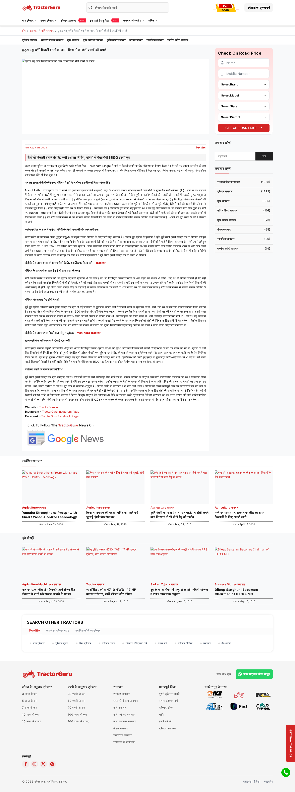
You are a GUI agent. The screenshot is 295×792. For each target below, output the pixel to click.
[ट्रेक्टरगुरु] (48, 674)
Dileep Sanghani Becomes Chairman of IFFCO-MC (236, 592)
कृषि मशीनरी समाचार (93, 40)
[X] (43, 764)
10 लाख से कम (30, 714)
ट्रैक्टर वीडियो (185, 643)
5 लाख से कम (29, 700)
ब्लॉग (161, 714)
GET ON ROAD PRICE (241, 128)
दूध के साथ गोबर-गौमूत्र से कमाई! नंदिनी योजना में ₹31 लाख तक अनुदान (179, 592)
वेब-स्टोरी (226, 643)
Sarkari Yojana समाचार (164, 584)
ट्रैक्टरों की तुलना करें (259, 7)
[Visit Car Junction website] (263, 706)
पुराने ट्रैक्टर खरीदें (169, 694)
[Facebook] (25, 764)
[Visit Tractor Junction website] (238, 694)
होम (23, 30)
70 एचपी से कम (76, 707)
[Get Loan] (226, 7)
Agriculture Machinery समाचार (41, 584)
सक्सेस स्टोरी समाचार (177, 40)
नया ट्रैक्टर (39, 643)
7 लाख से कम (29, 707)
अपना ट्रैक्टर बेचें (168, 700)
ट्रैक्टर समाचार (29, 40)
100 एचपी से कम (77, 714)
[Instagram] (34, 764)
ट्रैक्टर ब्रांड (61, 643)
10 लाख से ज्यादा (31, 721)
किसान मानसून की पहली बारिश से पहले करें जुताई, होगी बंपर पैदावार (112, 515)
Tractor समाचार (95, 584)
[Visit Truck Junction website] (214, 706)
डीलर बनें (162, 643)
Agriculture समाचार (34, 507)
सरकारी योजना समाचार (52, 40)
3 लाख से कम (29, 694)
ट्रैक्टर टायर (108, 643)
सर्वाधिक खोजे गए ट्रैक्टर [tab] (87, 630)
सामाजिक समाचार (155, 40)
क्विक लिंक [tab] (34, 630)
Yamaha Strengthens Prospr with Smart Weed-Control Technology (49, 515)
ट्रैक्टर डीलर (166, 707)
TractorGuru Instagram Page (60, 411)
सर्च (264, 156)
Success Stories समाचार (230, 584)
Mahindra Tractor (89, 332)
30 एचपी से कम (76, 694)
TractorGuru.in (48, 407)
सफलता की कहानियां (124, 742)
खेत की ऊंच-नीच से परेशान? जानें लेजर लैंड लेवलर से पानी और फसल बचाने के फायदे (48, 592)
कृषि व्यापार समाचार (116, 40)
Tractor (101, 262)
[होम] (41, 7)
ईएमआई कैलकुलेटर (99, 20)
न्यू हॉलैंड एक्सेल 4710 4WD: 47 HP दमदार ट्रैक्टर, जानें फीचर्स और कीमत (111, 592)
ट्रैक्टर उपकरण (68, 20)
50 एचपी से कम (76, 700)
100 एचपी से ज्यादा (78, 721)
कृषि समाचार (47, 30)
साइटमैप (268, 781)
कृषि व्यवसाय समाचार (124, 721)
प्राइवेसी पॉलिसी (251, 781)
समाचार (33, 30)
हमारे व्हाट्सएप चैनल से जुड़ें (256, 674)
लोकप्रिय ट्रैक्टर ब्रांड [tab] (57, 630)
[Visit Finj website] (238, 706)
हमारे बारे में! (165, 721)
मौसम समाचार (136, 40)
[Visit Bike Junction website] (214, 694)
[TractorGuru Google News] (65, 434)
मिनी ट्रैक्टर (85, 643)
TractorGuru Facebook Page (59, 416)
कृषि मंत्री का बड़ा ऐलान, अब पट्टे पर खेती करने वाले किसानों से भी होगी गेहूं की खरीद (180, 515)
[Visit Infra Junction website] (263, 694)
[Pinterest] (52, 764)
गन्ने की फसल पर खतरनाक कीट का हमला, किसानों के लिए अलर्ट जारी (240, 515)
